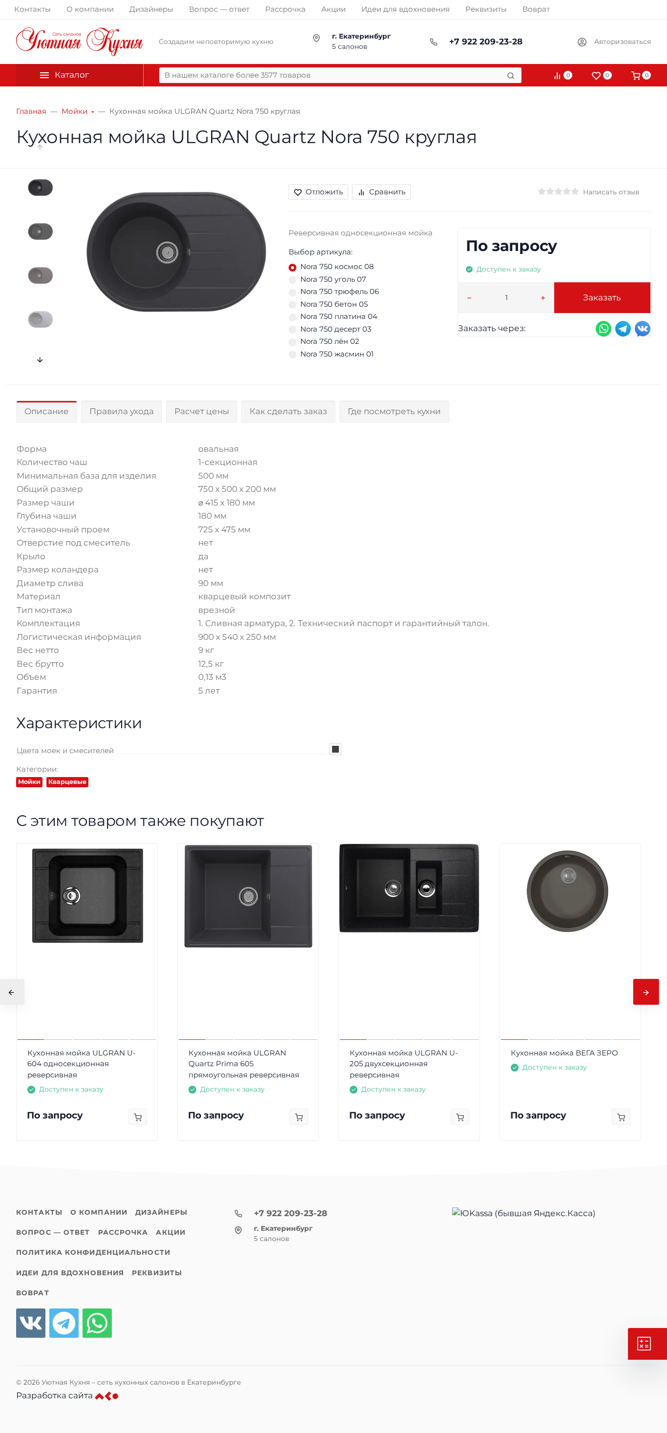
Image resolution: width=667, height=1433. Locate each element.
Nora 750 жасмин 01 (337, 353)
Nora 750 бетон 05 (334, 304)
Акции (171, 1232)
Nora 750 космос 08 (337, 266)
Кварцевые (67, 781)
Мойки (29, 781)
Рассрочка (123, 1232)
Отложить (324, 191)
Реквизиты (157, 1273)
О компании (98, 1212)
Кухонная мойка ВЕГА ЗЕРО (564, 1052)
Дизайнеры (161, 1212)
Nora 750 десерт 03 (335, 329)
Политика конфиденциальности (93, 1252)
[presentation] (40, 147)
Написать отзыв (611, 192)
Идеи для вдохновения (70, 1273)
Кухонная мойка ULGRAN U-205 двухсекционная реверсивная (404, 1063)
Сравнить (387, 191)
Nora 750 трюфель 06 (339, 291)
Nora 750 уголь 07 (333, 279)
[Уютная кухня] (79, 41)
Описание (46, 411)
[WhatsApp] (97, 1323)
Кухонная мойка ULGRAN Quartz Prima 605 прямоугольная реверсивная (243, 1063)
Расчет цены (201, 411)
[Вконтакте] (30, 1323)
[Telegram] (64, 1323)
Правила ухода (121, 411)
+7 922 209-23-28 (485, 41)
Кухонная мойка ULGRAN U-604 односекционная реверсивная (81, 1063)
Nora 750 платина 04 (338, 316)
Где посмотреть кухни (394, 411)
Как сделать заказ (288, 411)
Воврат (32, 1293)
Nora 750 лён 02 (329, 341)
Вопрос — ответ (53, 1232)
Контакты (39, 1212)
